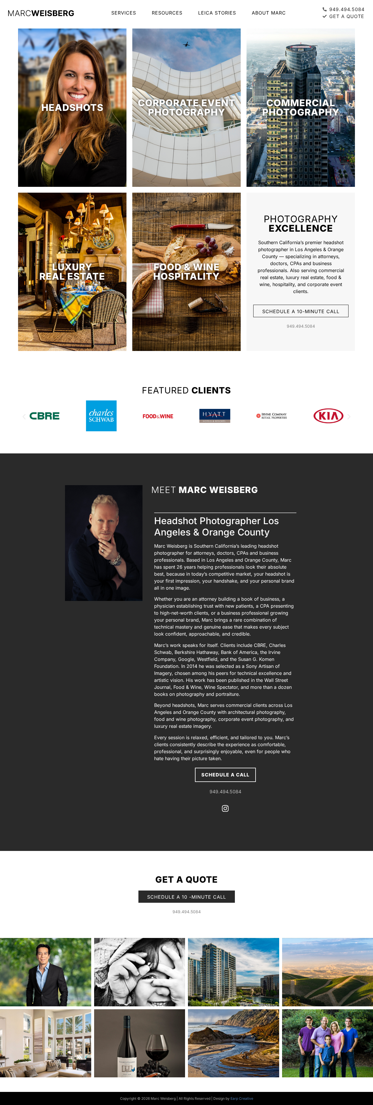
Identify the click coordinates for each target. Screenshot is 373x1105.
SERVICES (123, 13)
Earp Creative (242, 1098)
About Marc (269, 13)
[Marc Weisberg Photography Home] (40, 12)
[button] (24, 416)
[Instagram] (225, 808)
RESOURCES (167, 13)
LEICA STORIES (217, 13)
